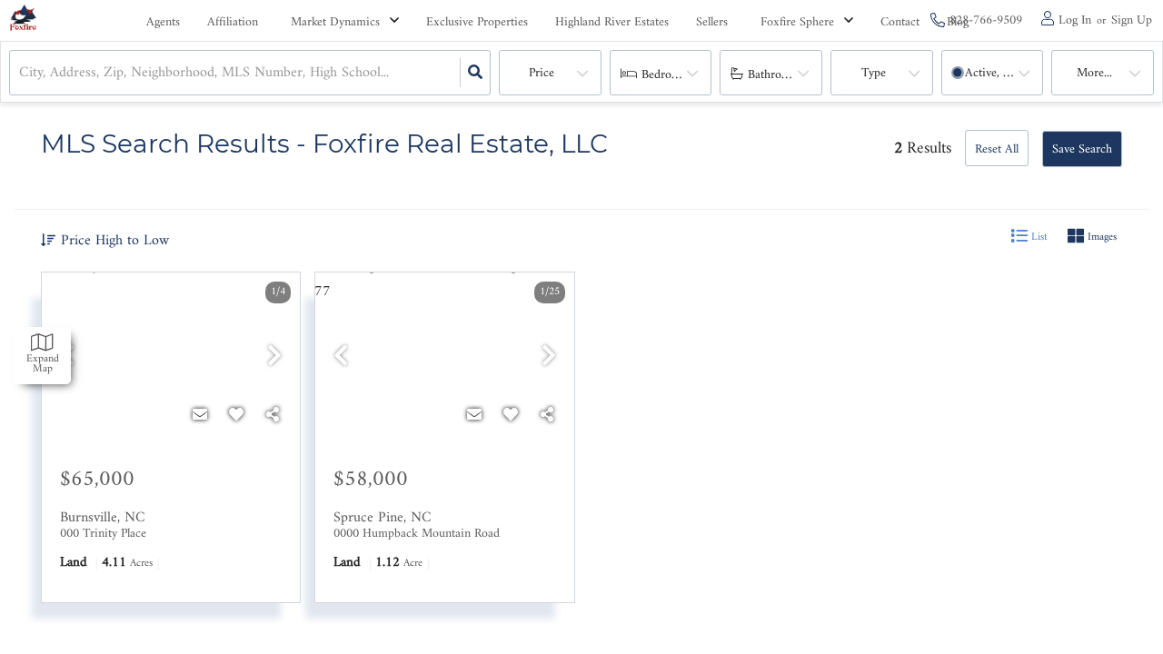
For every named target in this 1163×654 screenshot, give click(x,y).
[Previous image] (340, 358)
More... (1094, 73)
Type (873, 73)
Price (541, 73)
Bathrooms (775, 75)
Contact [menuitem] (899, 22)
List (1038, 237)
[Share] (272, 415)
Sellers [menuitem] (712, 22)
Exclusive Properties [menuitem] (477, 22)
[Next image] (274, 358)
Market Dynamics (335, 22)
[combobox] (21, 72)
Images (1100, 237)
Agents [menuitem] (163, 22)
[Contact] (200, 415)
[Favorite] (236, 415)
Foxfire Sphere (797, 22)
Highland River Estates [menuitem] (612, 22)
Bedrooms (666, 75)
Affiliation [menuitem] (232, 22)
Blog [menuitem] (958, 22)
